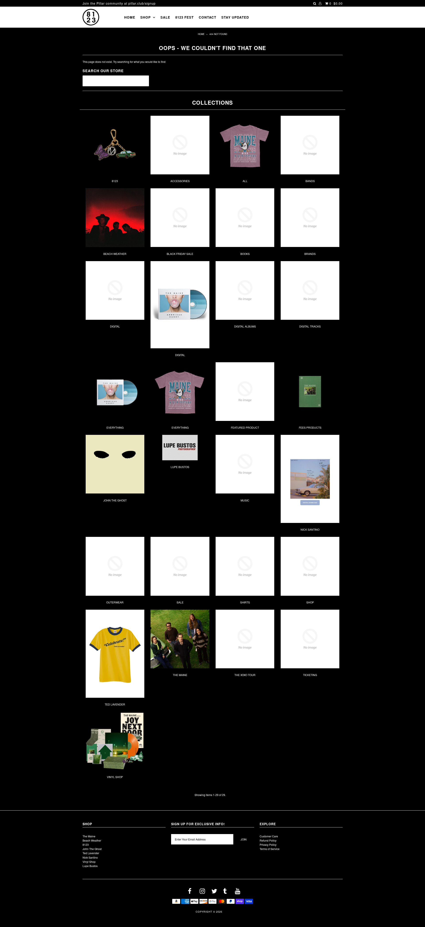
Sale (165, 17)
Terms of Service (270, 849)
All (245, 181)
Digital (115, 326)
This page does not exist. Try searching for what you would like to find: (124, 62)
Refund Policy (268, 840)
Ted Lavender (115, 704)
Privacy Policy (268, 844)
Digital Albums (245, 326)
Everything (115, 427)
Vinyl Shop (115, 777)
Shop (145, 17)
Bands (310, 181)
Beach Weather (114, 254)
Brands (310, 254)
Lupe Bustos (180, 467)
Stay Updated (235, 17)
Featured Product (245, 427)
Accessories (180, 181)
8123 (115, 181)
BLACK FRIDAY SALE (180, 254)
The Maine (180, 675)
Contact (207, 17)
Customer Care (269, 836)
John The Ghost (115, 500)
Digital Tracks (310, 326)
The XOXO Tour (244, 675)
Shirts (245, 602)
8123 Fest (184, 17)
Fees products (310, 427)
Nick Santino (310, 529)
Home (129, 17)
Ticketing (310, 675)
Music (245, 500)
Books (245, 254)
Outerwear (115, 602)
